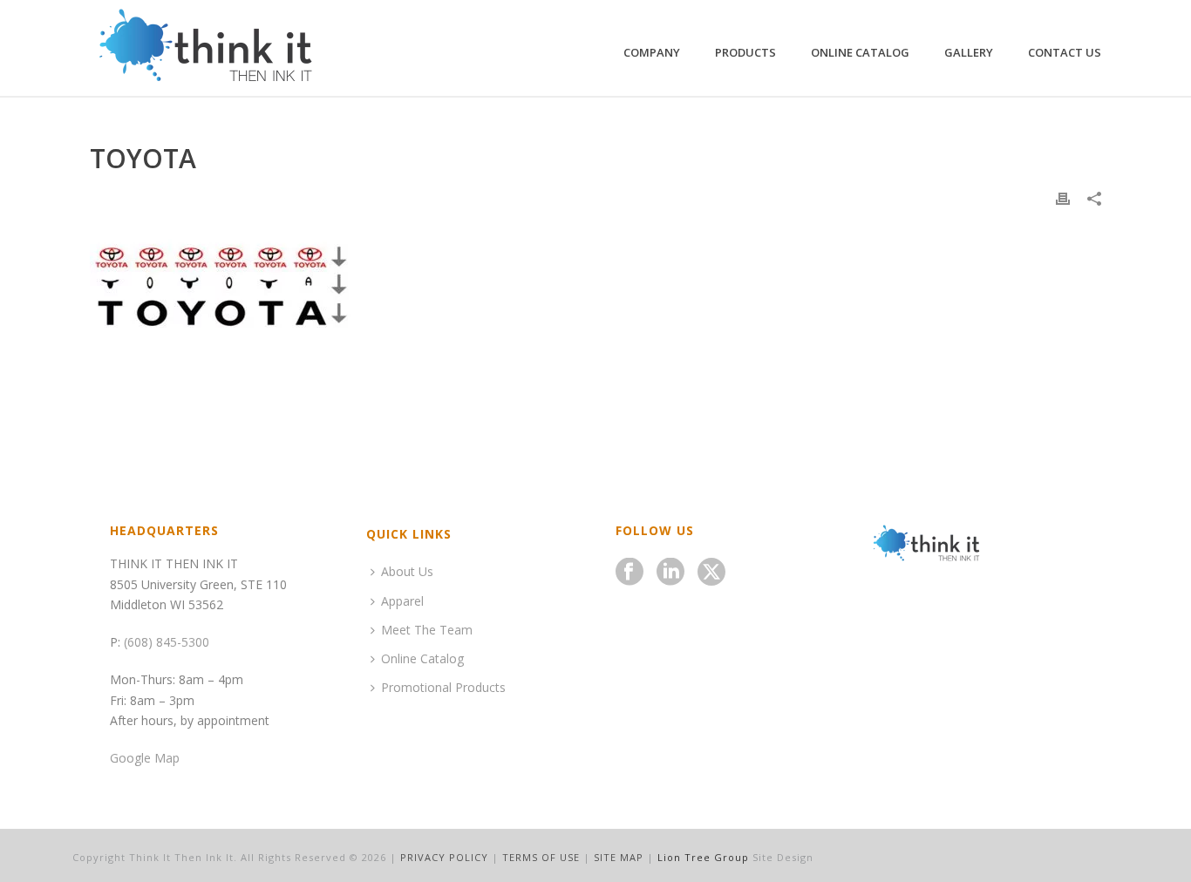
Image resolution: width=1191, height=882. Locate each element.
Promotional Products (443, 687)
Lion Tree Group (703, 857)
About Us (407, 571)
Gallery (968, 52)
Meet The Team (427, 629)
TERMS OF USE (541, 857)
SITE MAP (618, 857)
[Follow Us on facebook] (629, 572)
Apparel (402, 601)
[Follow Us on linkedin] (670, 572)
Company (651, 52)
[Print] (1063, 197)
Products (745, 52)
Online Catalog (860, 52)
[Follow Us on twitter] (711, 572)
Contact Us (1064, 52)
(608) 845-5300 (166, 642)
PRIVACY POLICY (444, 857)
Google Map (145, 758)
